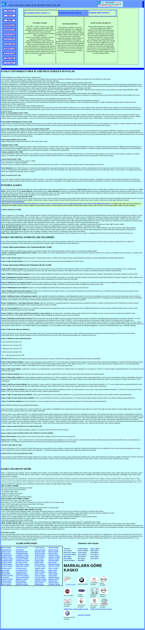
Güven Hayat (94, 554)
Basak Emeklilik (83, 550)
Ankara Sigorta (95, 548)
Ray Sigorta (81, 558)
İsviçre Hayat (82, 556)
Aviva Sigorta (68, 550)
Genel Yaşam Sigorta (70, 554)
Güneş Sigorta (82, 554)
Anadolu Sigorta (83, 548)
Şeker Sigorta (94, 558)
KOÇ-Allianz (68, 558)
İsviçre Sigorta (94, 556)
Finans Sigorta (82, 552)
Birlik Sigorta (94, 550)
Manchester (81, 560)
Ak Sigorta (67, 548)
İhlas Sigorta (67, 556)
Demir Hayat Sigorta (70, 552)
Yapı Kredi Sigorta (69, 560)
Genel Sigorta (94, 552)
